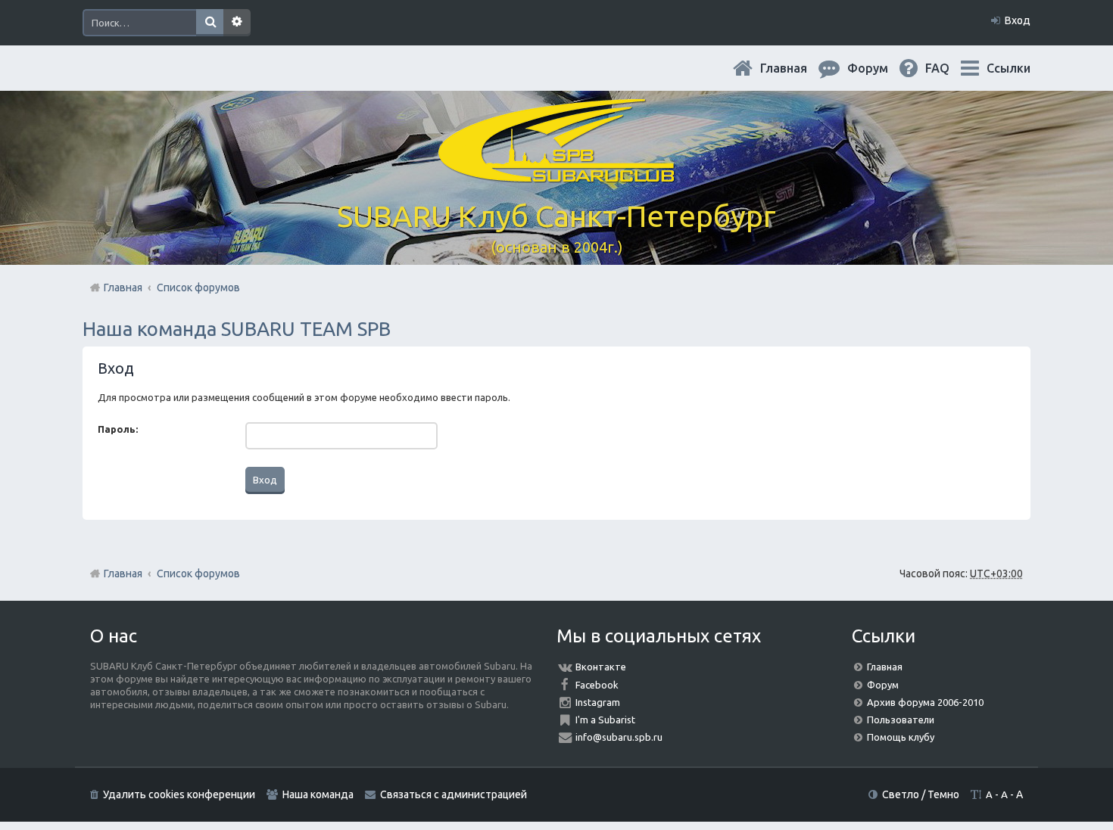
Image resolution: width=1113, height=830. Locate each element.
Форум (883, 684)
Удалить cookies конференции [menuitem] (179, 794)
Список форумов (198, 573)
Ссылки (1008, 68)
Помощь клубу (900, 737)
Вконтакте (600, 666)
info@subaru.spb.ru (618, 737)
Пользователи (900, 719)
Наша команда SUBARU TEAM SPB (237, 329)
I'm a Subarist (605, 719)
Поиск (209, 22)
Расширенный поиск (237, 22)
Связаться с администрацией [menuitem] (453, 794)
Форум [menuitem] (879, 68)
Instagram (597, 702)
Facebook (597, 684)
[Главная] (556, 174)
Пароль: (118, 429)
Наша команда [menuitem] (318, 794)
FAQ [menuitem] (949, 68)
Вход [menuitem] (1017, 20)
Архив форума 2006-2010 (925, 702)
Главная (795, 68)
